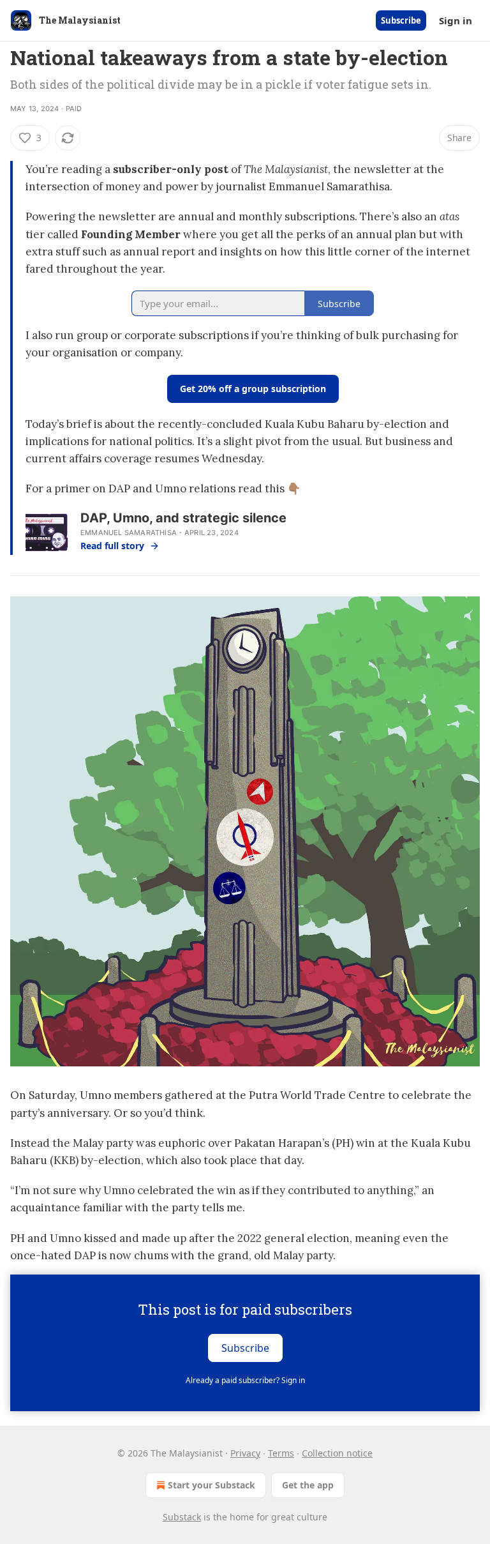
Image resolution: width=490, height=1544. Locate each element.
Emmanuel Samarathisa (128, 532)
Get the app (308, 1485)
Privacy (245, 1453)
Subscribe (401, 20)
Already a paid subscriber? (245, 1380)
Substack (182, 1517)
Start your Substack (211, 1485)
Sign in (455, 20)
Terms (281, 1453)
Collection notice (337, 1453)
